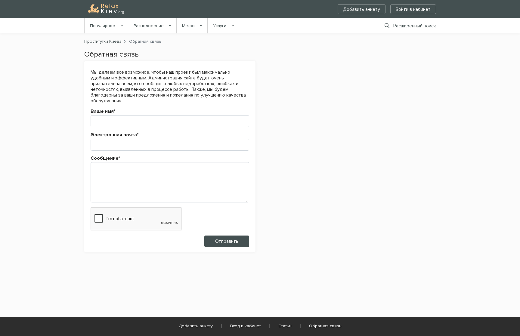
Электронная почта (114, 135)
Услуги (219, 25)
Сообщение (105, 158)
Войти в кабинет (413, 9)
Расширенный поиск (414, 26)
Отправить (226, 241)
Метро (188, 25)
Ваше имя (103, 111)
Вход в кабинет (245, 325)
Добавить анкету (361, 9)
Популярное (102, 25)
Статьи (285, 325)
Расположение (149, 25)
